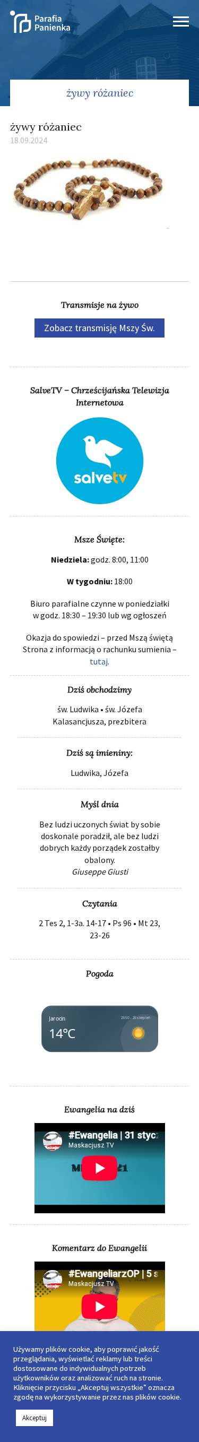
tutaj (99, 661)
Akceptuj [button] (34, 1417)
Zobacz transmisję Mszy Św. (99, 328)
